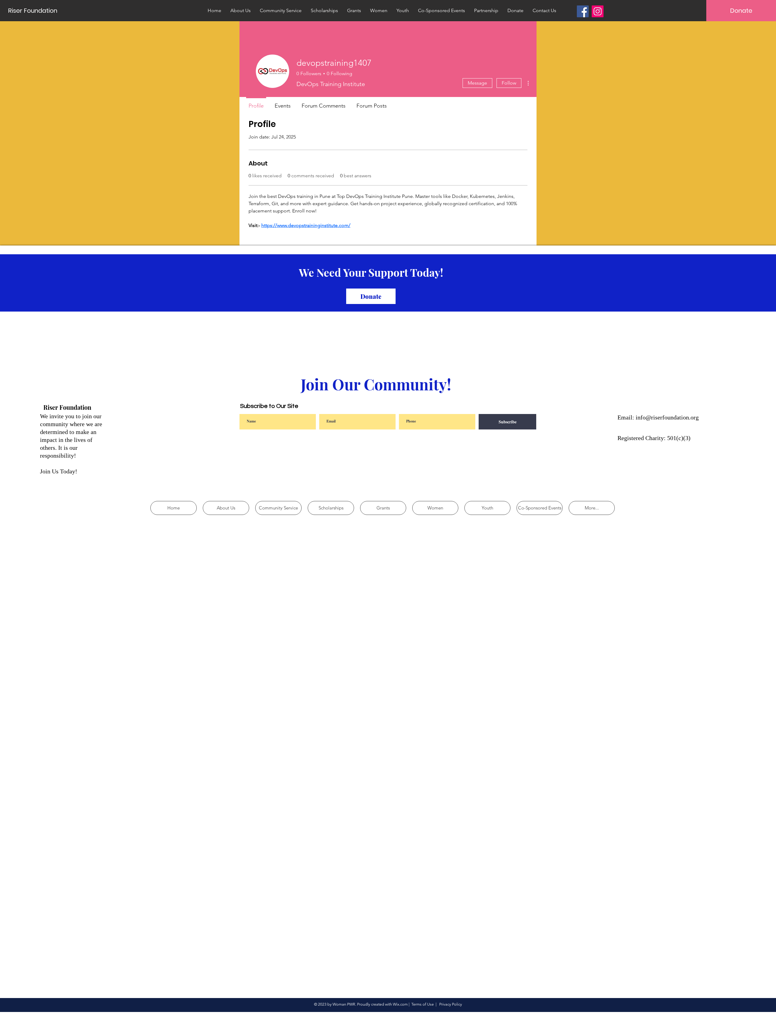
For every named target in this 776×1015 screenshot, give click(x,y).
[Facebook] (583, 11)
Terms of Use (422, 1004)
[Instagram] (598, 11)
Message (477, 83)
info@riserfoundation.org (667, 417)
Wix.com (400, 1004)
